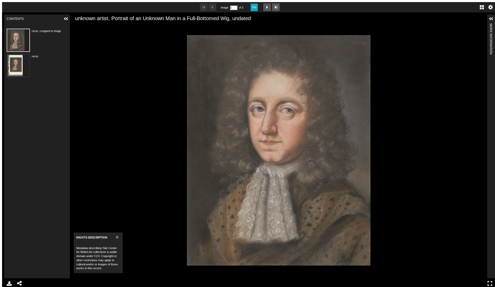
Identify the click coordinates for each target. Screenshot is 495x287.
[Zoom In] (76, 26)
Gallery (481, 7)
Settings (490, 7)
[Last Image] (275, 7)
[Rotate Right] (93, 26)
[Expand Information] (491, 18)
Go (254, 7)
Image (224, 7)
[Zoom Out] (85, 26)
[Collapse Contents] (66, 18)
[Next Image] (267, 7)
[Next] (481, 150)
